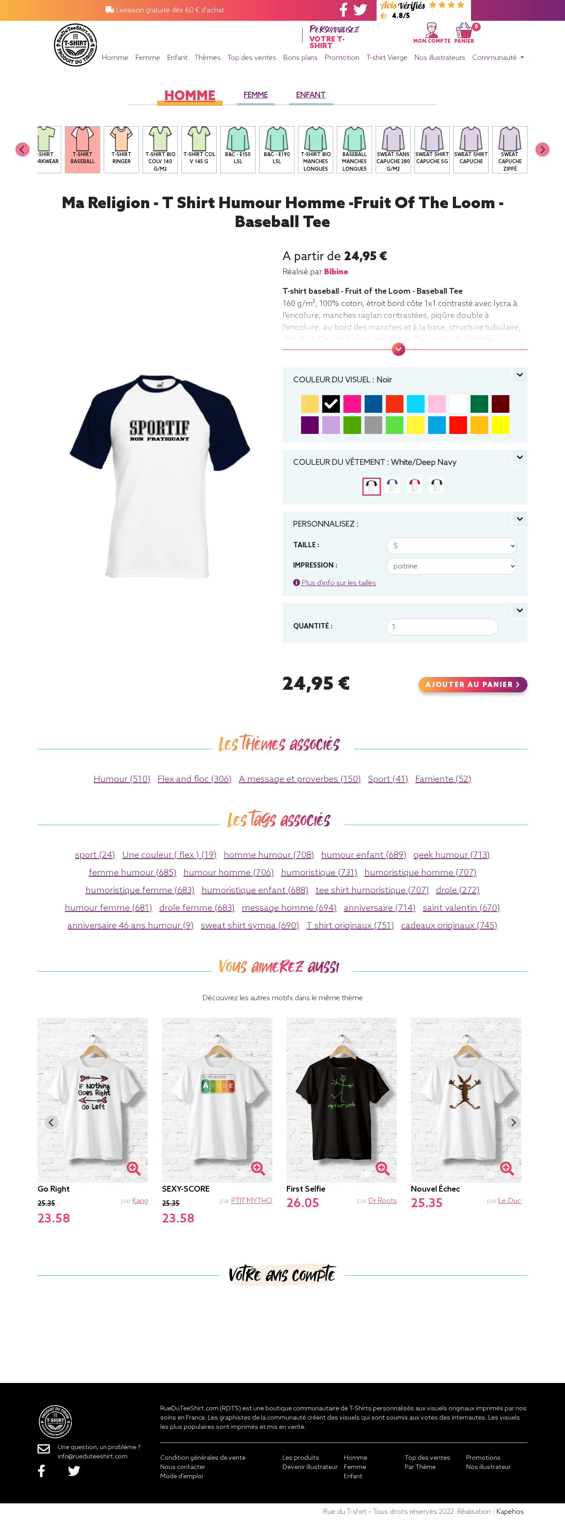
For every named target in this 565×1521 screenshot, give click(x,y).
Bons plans (300, 58)
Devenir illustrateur (310, 1467)
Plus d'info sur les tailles (338, 583)
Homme (115, 58)
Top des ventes (252, 58)
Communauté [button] (495, 58)
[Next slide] (542, 149)
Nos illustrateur (488, 1467)
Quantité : (312, 627)
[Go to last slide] (52, 1122)
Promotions (483, 1458)
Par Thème (420, 1467)
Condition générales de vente (202, 1458)
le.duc (509, 1201)
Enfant (177, 58)
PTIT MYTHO (251, 1201)
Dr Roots (383, 1201)
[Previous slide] (22, 149)
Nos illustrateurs (439, 58)
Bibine (336, 272)
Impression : (315, 566)
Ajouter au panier (471, 685)
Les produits (300, 1458)
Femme (148, 58)
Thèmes (208, 58)
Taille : (306, 545)
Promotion (342, 58)
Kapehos (510, 1512)
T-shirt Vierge (386, 58)
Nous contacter (182, 1467)
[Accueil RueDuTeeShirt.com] (75, 42)
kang (140, 1201)
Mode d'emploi (181, 1476)
